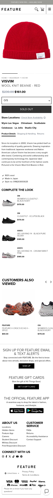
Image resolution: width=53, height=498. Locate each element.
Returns (29, 433)
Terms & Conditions (30, 475)
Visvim (24, 78)
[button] (10, 73)
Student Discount (10, 439)
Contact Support (33, 439)
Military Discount (9, 442)
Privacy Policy (28, 471)
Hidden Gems (8, 430)
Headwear (14, 78)
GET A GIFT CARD (26, 386)
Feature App (7, 433)
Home (4, 78)
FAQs (28, 430)
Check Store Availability (32, 117)
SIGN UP (26, 366)
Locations (6, 427)
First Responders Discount (14, 445)
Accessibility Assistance (37, 436)
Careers (5, 436)
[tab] (9, 134)
